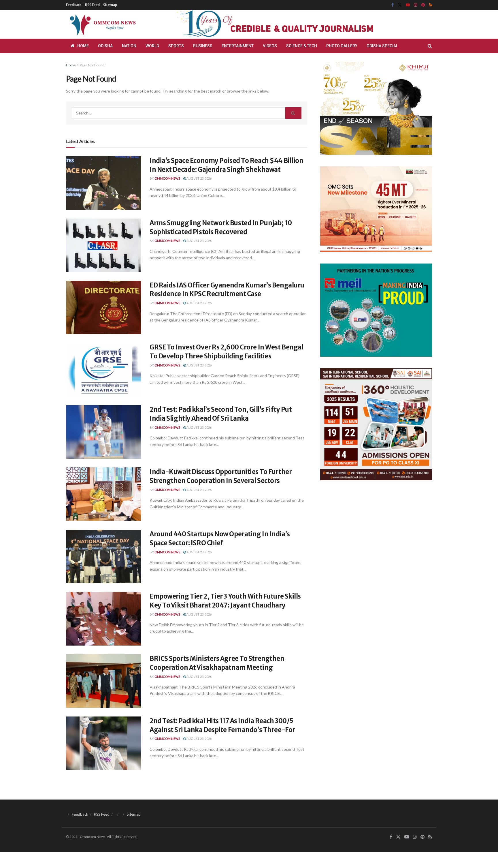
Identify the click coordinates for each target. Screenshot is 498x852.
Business (202, 46)
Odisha (105, 46)
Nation (129, 46)
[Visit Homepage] (101, 24)
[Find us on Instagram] (415, 5)
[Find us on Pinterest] (423, 5)
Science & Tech (301, 46)
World (152, 46)
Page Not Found (92, 65)
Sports (176, 46)
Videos (270, 46)
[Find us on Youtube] (408, 5)
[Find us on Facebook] (392, 5)
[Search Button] (430, 46)
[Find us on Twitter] (400, 5)
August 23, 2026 (199, 178)
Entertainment (238, 46)
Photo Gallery (341, 46)
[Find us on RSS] (430, 5)
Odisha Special (382, 46)
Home (83, 46)
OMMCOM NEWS (167, 178)
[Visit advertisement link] (289, 24)
